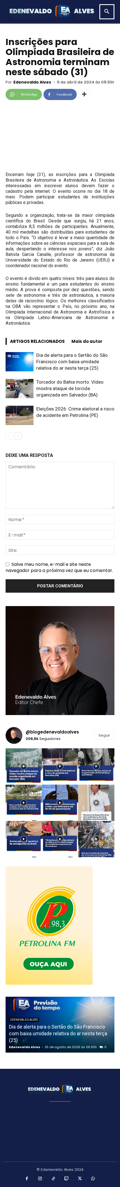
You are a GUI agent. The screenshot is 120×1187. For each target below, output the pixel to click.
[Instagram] (40, 1179)
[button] (107, 11)
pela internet (37, 191)
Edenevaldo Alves (32, 82)
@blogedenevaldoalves (52, 732)
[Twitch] (66, 1179)
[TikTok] (53, 1179)
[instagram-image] (24, 766)
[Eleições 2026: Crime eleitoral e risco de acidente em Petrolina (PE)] (19, 415)
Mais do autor (86, 341)
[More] (84, 94)
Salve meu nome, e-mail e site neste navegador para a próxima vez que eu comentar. (59, 567)
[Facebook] (27, 1179)
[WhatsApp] (93, 1179)
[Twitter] (80, 1179)
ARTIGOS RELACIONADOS (37, 341)
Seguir (104, 735)
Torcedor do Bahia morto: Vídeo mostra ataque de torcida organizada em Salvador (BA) (70, 388)
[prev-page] (9, 436)
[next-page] (18, 436)
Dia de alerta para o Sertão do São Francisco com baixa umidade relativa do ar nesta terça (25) (72, 361)
